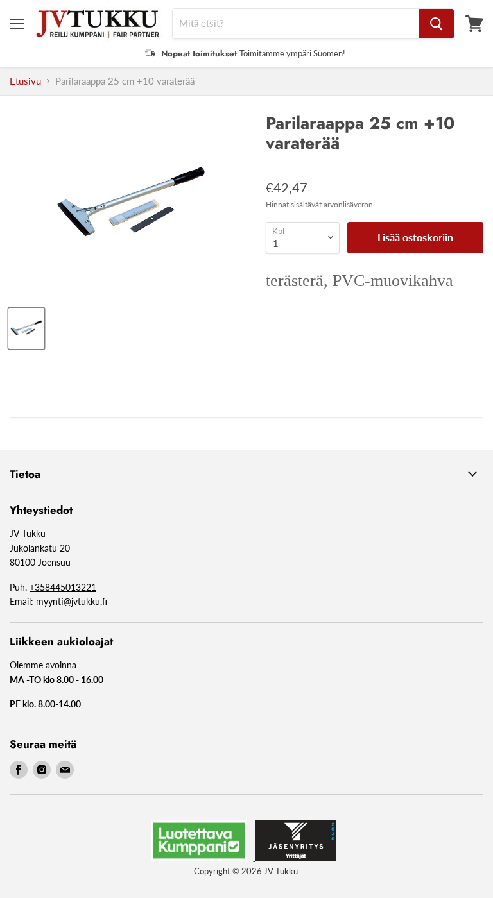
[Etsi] (436, 23)
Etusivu (25, 81)
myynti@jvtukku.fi (71, 601)
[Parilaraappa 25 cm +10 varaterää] (26, 328)
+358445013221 (63, 587)
